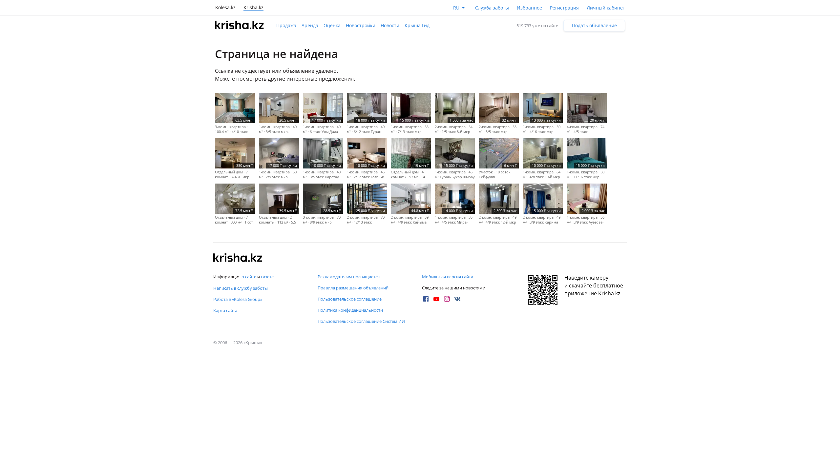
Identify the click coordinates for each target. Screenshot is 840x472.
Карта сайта (225, 310)
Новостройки (360, 25)
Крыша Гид (417, 25)
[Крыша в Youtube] (436, 299)
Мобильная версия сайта (447, 277)
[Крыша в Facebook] (426, 299)
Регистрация (564, 8)
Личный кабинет (606, 8)
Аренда (310, 25)
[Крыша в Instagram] (447, 299)
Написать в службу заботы (240, 288)
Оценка (332, 25)
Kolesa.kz (225, 7)
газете (267, 277)
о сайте (249, 277)
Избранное (529, 8)
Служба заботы (492, 8)
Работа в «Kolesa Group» (237, 299)
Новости (390, 25)
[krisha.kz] (237, 258)
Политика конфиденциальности (350, 310)
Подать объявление (594, 25)
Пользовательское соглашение (350, 299)
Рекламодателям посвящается (349, 277)
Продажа (286, 25)
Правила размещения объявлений (353, 288)
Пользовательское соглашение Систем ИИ (361, 321)
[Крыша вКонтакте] (457, 299)
